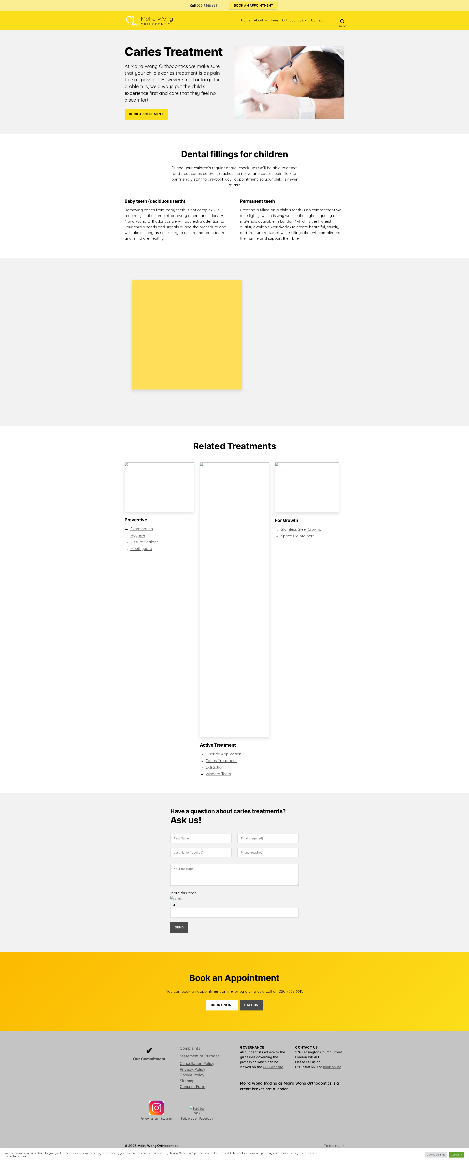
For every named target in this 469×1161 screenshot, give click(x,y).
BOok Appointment (146, 114)
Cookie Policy (192, 1075)
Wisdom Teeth (218, 773)
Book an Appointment (253, 5)
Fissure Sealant (144, 541)
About (258, 20)
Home (245, 20)
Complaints (190, 1048)
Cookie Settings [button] (436, 1154)
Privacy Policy (192, 1069)
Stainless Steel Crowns (301, 529)
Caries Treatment (221, 760)
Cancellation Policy (197, 1063)
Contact (317, 20)
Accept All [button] (456, 1154)
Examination (141, 528)
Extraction (215, 767)
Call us (251, 1005)
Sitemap (187, 1081)
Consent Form (192, 1086)
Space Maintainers (297, 535)
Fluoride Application (223, 754)
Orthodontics (292, 20)
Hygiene (137, 535)
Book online (222, 1005)
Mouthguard (141, 548)
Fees (274, 20)
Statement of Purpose (200, 1056)
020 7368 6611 (207, 5)
